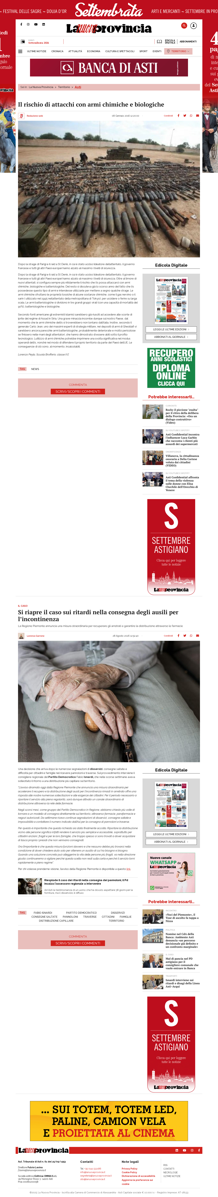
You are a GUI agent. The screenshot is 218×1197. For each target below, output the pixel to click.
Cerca (184, 25)
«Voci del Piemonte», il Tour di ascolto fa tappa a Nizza (182, 918)
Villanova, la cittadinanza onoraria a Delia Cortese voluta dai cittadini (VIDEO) (182, 460)
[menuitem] (37, 51)
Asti (78, 87)
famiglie (126, 916)
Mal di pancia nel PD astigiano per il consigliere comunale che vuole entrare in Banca (182, 963)
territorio (116, 920)
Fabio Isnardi (43, 912)
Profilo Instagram (30, 24)
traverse (90, 916)
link (129, 869)
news (35, 369)
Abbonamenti (188, 41)
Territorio (64, 87)
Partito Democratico (81, 912)
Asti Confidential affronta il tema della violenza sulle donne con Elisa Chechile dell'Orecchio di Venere (182, 483)
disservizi (118, 912)
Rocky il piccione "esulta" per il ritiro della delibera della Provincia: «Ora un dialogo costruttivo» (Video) (182, 416)
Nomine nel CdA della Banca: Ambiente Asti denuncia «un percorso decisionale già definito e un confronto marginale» (182, 940)
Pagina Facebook (23, 24)
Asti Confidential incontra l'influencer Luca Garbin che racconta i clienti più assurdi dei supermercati (182, 439)
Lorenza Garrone (35, 636)
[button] (193, 26)
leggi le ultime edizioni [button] (169, 329)
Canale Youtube (38, 24)
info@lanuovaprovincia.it (92, 1172)
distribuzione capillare (56, 920)
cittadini (108, 916)
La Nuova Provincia (41, 87)
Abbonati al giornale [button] (169, 336)
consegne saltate (44, 916)
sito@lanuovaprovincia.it (92, 1179)
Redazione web (35, 116)
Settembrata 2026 (38, 42)
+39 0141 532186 (92, 1168)
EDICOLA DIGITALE (170, 41)
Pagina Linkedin (46, 24)
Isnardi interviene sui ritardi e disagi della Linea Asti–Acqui (183, 983)
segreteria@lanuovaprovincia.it (96, 1175)
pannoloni (70, 916)
